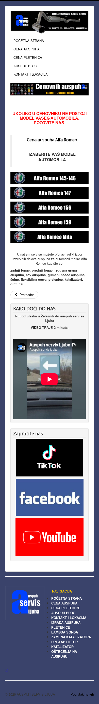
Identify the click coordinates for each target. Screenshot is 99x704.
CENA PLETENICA (27, 57)
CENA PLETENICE (65, 608)
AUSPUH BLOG (25, 65)
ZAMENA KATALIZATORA (71, 637)
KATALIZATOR (62, 647)
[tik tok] (49, 457)
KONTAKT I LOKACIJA (30, 74)
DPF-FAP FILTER (64, 642)
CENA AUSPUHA (26, 49)
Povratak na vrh (82, 694)
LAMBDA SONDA (64, 632)
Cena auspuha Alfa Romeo (52, 140)
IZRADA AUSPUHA (65, 623)
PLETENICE (60, 627)
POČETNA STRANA (28, 40)
